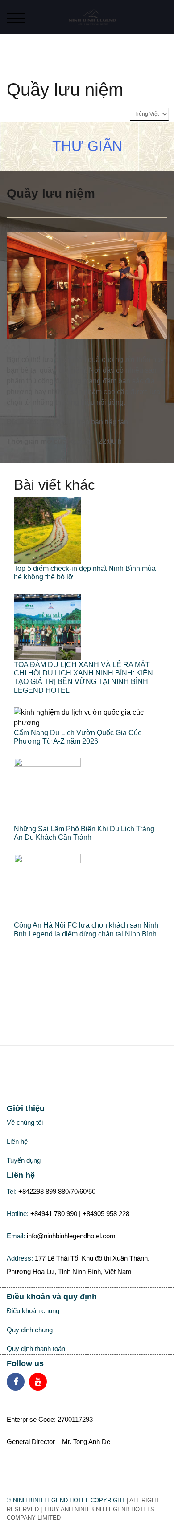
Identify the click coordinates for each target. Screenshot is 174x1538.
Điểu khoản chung (33, 1310)
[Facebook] (16, 1382)
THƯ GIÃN (87, 146)
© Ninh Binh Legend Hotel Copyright (66, 1500)
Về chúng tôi (25, 1122)
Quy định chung (30, 1330)
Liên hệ (17, 1141)
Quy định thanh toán (36, 1348)
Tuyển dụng (24, 1160)
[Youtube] (38, 1382)
